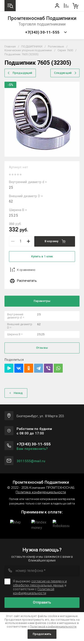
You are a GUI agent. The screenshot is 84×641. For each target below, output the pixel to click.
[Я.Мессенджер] (8, 368)
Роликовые (56, 46)
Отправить (42, 602)
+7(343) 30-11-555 (42, 32)
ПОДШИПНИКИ (31, 46)
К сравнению (26, 269)
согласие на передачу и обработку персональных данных (40, 583)
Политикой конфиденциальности (33, 591)
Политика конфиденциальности (41, 492)
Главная (10, 46)
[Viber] (48, 368)
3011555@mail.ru (31, 461)
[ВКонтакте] (18, 368)
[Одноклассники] (28, 368)
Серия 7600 (65, 50)
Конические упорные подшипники (28, 50)
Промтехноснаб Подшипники (42, 18)
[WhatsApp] (58, 368)
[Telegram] (38, 368)
